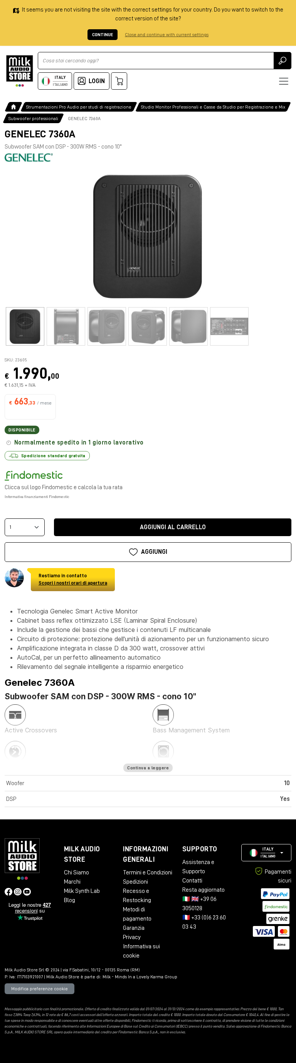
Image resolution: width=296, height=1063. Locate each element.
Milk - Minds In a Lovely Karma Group (140, 976)
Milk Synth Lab (82, 891)
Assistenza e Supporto (198, 866)
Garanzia (134, 928)
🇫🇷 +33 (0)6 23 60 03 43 (204, 922)
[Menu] (283, 81)
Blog (69, 900)
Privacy (132, 937)
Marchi (72, 882)
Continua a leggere (148, 767)
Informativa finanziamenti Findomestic (37, 497)
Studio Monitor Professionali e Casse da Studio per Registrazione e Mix (213, 107)
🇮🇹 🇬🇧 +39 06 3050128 (199, 903)
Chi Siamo (76, 872)
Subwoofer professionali (33, 118)
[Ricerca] (282, 60)
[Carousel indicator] (25, 326)
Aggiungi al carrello (173, 527)
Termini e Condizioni (147, 872)
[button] (266, 852)
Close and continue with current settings (167, 34)
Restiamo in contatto (73, 579)
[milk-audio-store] (20, 71)
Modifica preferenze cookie (39, 988)
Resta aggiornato (203, 890)
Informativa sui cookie (141, 951)
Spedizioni (135, 882)
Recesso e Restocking (137, 895)
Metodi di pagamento (137, 914)
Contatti (192, 880)
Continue (102, 34)
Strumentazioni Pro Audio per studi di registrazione (78, 107)
